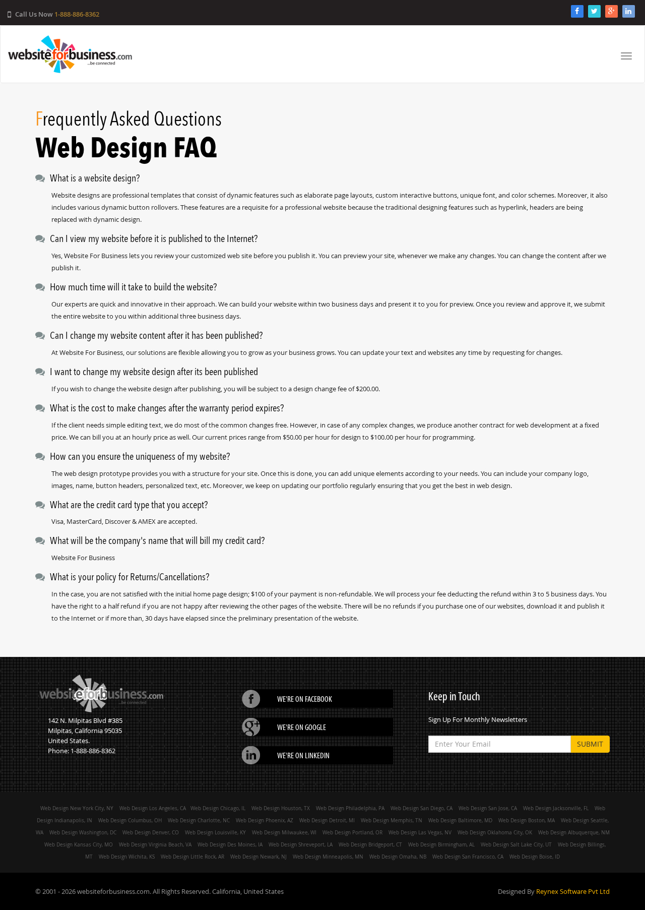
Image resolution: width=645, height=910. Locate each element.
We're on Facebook (304, 699)
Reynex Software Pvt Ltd (573, 891)
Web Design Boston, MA (526, 820)
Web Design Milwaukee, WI (284, 832)
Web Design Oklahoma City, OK (495, 832)
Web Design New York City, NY (76, 808)
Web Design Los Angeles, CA (152, 808)
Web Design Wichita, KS (127, 856)
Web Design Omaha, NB (397, 856)
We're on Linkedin (303, 755)
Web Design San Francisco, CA (467, 856)
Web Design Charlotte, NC (199, 820)
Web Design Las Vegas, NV (420, 832)
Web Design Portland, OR (352, 832)
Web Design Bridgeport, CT (370, 844)
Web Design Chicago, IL (218, 808)
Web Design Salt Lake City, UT (516, 844)
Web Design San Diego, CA (422, 808)
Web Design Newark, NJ (258, 856)
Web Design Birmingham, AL (441, 844)
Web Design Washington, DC (82, 832)
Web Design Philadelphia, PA (350, 808)
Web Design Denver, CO (150, 832)
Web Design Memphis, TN (391, 820)
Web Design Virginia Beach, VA (155, 844)
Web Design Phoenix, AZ (264, 820)
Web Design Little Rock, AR (192, 856)
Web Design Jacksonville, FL (556, 808)
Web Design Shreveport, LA (301, 844)
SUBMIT (590, 744)
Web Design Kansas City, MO (78, 844)
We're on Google (301, 727)
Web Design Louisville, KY (215, 832)
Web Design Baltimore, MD (460, 820)
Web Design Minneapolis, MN (328, 856)
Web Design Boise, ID (534, 856)
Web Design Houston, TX (280, 808)
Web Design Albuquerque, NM (574, 832)
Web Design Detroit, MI (327, 820)
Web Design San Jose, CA (488, 808)
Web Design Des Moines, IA (230, 844)
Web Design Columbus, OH (130, 820)
